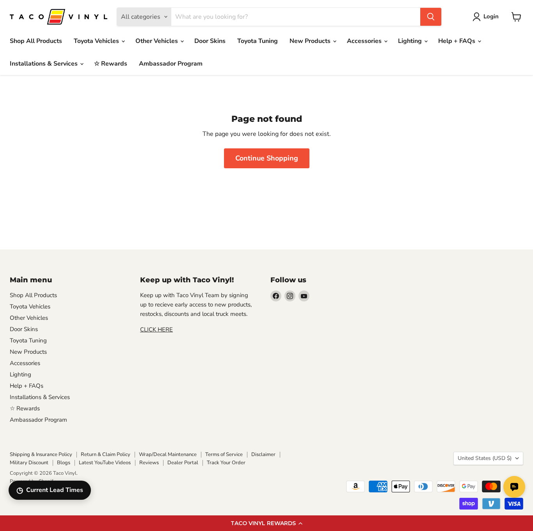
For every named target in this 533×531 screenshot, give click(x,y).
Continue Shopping (266, 158)
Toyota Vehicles (97, 41)
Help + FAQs (457, 41)
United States (485, 458)
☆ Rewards (110, 63)
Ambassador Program (171, 63)
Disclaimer (263, 454)
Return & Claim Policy (105, 454)
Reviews (149, 462)
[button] (266, 523)
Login (491, 16)
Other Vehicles (157, 41)
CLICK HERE (156, 329)
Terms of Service (224, 454)
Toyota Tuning (257, 41)
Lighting (410, 41)
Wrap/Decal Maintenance (168, 454)
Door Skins (210, 41)
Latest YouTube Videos (105, 462)
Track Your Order (226, 462)
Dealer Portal (182, 462)
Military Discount (29, 462)
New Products (311, 41)
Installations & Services (44, 63)
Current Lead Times (49, 490)
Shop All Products (36, 41)
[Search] (430, 17)
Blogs (63, 462)
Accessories (365, 41)
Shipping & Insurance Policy (41, 454)
